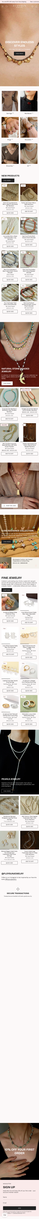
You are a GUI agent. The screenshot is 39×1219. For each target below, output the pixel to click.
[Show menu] (2, 6)
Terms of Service (17, 1213)
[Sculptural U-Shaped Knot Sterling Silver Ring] (28, 670)
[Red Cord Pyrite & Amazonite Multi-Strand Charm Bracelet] (28, 292)
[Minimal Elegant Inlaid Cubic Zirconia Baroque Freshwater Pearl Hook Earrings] (9, 840)
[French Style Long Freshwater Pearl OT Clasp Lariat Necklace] (29, 840)
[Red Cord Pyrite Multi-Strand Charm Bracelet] (28, 225)
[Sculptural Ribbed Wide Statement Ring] (10, 602)
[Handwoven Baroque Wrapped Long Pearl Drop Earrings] (9, 805)
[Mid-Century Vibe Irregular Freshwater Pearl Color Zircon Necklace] (29, 805)
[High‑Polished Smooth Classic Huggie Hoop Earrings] (28, 635)
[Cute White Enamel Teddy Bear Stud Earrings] (10, 635)
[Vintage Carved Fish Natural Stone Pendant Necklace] (29, 397)
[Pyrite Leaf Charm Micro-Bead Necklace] (28, 192)
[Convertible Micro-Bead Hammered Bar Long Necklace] (10, 225)
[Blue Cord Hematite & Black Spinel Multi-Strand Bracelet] (10, 259)
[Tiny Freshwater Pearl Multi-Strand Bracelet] (10, 292)
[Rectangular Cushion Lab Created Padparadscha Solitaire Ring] (5, 563)
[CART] (36, 6)
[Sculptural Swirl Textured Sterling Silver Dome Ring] (10, 703)
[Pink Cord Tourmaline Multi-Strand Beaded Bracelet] (28, 259)
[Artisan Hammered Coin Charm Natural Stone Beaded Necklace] (29, 432)
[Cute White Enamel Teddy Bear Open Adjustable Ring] (28, 602)
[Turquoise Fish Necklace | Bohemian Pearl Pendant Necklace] (9, 397)
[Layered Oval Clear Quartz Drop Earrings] (10, 670)
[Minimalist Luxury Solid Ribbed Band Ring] (28, 703)
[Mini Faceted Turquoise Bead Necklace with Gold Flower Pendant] (9, 432)
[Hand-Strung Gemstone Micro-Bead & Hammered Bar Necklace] (10, 192)
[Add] (35, 565)
